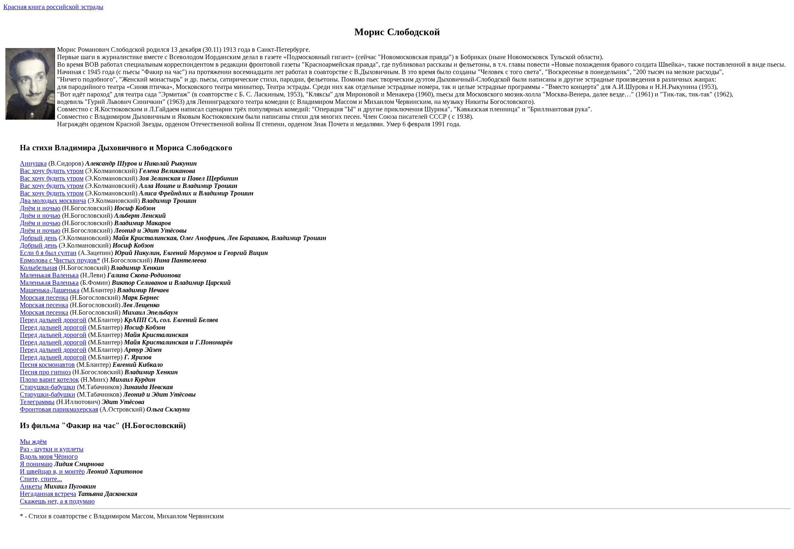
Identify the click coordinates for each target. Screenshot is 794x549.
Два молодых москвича (53, 200)
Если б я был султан (48, 252)
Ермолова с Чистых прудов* (60, 260)
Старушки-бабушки (47, 386)
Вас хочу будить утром (52, 170)
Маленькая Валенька (49, 275)
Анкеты (31, 486)
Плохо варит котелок (49, 379)
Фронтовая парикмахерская (59, 409)
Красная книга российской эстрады (53, 6)
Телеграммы (37, 401)
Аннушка (33, 163)
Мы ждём (33, 441)
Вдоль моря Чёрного (49, 456)
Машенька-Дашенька (49, 290)
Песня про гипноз (45, 372)
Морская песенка (44, 297)
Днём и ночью (40, 208)
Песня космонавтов (47, 364)
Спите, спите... (41, 478)
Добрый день (38, 237)
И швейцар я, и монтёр (52, 471)
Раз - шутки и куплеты (52, 449)
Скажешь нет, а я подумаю (57, 501)
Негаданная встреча (48, 493)
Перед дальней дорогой (53, 319)
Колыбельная (38, 267)
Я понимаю (36, 463)
